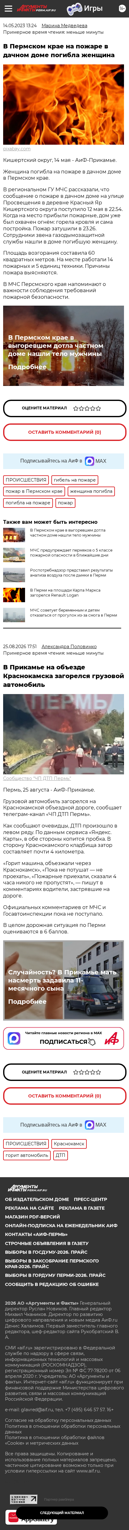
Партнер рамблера (59, 1499)
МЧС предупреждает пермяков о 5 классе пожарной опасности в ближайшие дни (71, 553)
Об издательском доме (37, 1199)
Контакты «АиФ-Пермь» (36, 1234)
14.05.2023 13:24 (20, 25)
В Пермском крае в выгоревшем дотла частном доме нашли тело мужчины (55, 346)
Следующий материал (62, 1513)
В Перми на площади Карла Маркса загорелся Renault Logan (65, 593)
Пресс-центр (90, 1199)
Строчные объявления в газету (47, 1243)
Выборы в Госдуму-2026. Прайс (46, 1252)
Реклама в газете (82, 1208)
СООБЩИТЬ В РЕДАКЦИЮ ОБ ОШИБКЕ (52, 1284)
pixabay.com (17, 149)
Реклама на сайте (29, 1208)
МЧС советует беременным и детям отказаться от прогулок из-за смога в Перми (73, 613)
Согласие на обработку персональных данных (58, 1420)
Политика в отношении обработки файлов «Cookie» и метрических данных (55, 1440)
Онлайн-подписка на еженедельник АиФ (61, 1225)
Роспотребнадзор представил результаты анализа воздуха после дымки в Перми (71, 573)
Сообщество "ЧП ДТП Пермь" (37, 778)
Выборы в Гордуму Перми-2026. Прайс (55, 1275)
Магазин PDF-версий (32, 1217)
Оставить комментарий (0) (64, 432)
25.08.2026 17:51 (20, 646)
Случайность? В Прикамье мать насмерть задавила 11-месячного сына (62, 980)
